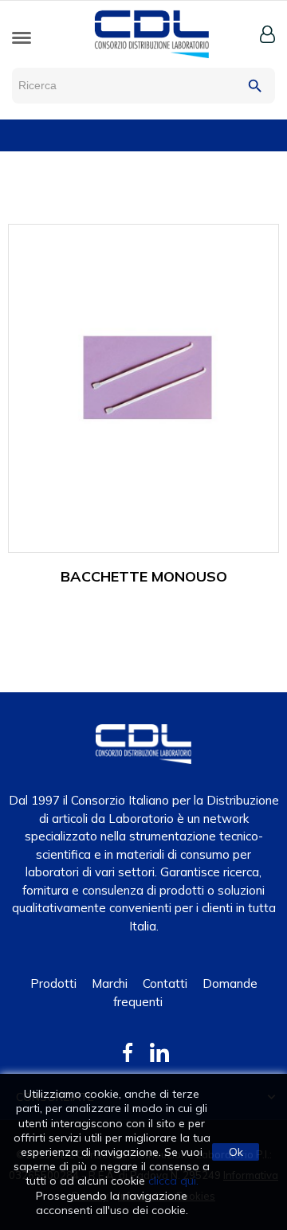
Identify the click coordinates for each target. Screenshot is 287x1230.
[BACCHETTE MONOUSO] (143, 386)
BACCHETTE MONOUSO (144, 576)
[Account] (267, 34)
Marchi (110, 983)
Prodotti (53, 983)
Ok (236, 1152)
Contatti (165, 983)
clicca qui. (173, 1180)
